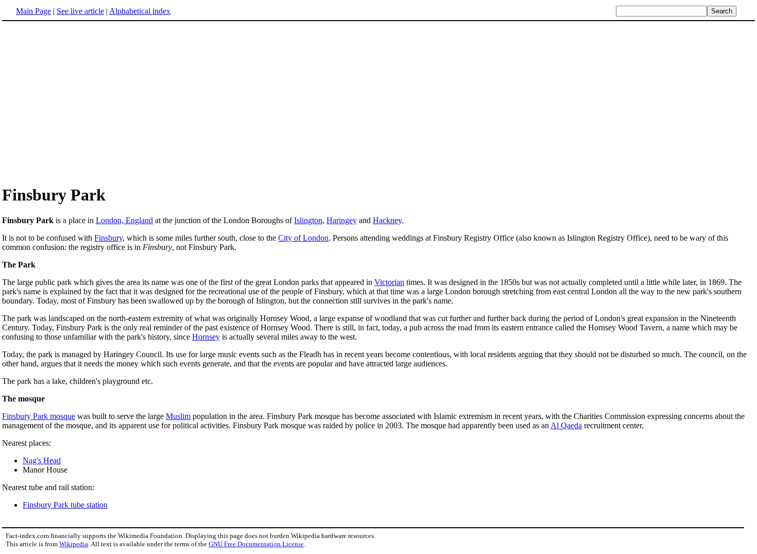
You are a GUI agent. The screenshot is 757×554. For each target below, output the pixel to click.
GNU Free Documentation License (256, 544)
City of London (303, 237)
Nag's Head (42, 460)
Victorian (389, 282)
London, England (124, 220)
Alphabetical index (139, 11)
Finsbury (108, 237)
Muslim (178, 416)
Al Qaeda (566, 425)
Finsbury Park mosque (38, 416)
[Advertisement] (88, 102)
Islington (308, 220)
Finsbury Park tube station (65, 504)
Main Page (33, 11)
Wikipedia (73, 544)
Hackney (387, 220)
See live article (80, 11)
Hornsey (206, 336)
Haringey (341, 220)
